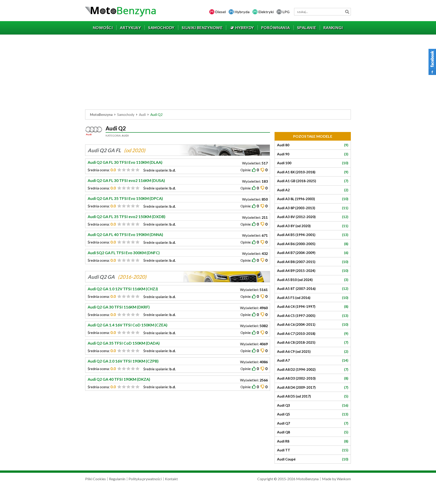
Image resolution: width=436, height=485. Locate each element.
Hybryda (242, 12)
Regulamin (117, 479)
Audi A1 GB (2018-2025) (312, 181)
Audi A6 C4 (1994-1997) (312, 306)
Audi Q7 (312, 423)
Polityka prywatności (145, 479)
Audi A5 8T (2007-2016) (312, 288)
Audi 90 (312, 154)
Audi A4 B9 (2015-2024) (312, 271)
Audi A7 (312, 360)
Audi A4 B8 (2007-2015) (312, 262)
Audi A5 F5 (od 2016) (312, 298)
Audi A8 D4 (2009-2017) (312, 387)
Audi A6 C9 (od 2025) (312, 351)
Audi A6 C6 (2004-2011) (312, 324)
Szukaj (347, 11)
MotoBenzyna (101, 114)
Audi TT (312, 450)
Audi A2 (312, 190)
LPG (286, 12)
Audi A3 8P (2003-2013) (312, 208)
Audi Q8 (312, 432)
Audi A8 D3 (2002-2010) (312, 378)
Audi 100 (312, 163)
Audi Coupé (312, 459)
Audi (142, 114)
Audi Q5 (312, 414)
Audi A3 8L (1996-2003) (312, 199)
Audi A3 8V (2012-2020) (312, 217)
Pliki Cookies (95, 479)
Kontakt (171, 479)
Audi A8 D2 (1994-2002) (312, 369)
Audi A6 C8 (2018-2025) (312, 342)
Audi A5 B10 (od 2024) (312, 280)
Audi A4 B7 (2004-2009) (312, 253)
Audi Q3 (312, 405)
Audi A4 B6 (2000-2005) (312, 244)
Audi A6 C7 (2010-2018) (312, 333)
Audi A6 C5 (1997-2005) (312, 315)
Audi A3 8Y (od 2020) (312, 226)
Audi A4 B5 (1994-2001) (312, 235)
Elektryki (266, 12)
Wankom (344, 479)
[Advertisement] (218, 73)
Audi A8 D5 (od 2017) (312, 396)
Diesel (220, 12)
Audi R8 (312, 441)
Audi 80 (312, 145)
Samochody (125, 114)
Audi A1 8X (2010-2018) (312, 172)
